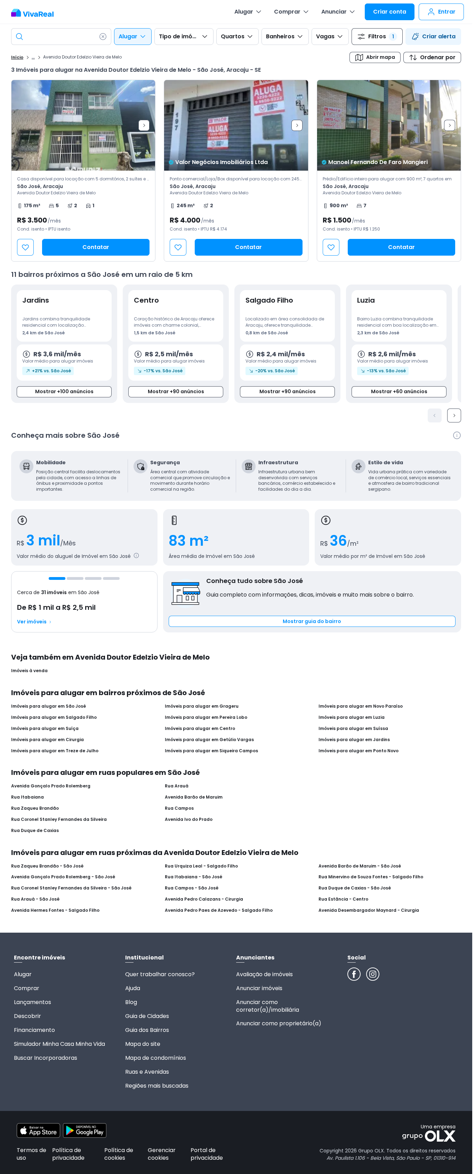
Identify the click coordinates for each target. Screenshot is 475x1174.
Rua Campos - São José (191, 888)
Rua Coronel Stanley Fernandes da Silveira (59, 819)
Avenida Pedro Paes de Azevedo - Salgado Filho (219, 910)
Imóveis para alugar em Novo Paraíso (361, 706)
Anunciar (334, 12)
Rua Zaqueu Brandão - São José (47, 866)
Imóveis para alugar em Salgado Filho (54, 717)
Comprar (287, 12)
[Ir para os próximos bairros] (454, 415)
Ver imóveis (32, 622)
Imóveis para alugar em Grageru (202, 706)
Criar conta (389, 12)
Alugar (243, 12)
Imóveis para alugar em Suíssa (353, 728)
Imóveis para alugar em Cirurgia (47, 740)
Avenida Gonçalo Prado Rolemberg (50, 786)
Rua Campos (179, 808)
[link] (83, 171)
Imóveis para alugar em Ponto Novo (358, 751)
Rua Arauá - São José (35, 899)
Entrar (447, 12)
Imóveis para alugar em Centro (200, 728)
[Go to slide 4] (111, 578)
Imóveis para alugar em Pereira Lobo (206, 717)
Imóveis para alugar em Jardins (354, 740)
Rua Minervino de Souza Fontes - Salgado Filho (371, 877)
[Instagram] (372, 974)
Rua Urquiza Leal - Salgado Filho (201, 866)
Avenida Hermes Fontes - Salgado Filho (55, 910)
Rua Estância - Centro (343, 899)
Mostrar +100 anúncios (64, 391)
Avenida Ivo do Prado (188, 819)
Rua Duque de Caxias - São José (355, 888)
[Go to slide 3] (93, 578)
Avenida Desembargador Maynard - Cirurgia (369, 910)
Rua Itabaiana (27, 797)
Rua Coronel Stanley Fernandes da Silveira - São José (71, 888)
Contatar (95, 247)
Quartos (232, 36)
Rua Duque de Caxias (35, 830)
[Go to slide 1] (57, 578)
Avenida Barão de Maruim (194, 797)
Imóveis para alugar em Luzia (352, 717)
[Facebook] (354, 974)
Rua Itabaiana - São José (193, 877)
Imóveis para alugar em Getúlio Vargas (209, 740)
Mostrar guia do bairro (312, 621)
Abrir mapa (380, 57)
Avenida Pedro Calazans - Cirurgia (204, 899)
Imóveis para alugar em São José (48, 706)
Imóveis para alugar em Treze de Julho (54, 751)
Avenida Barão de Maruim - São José (360, 866)
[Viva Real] (36, 13)
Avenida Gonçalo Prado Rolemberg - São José (63, 877)
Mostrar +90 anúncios (176, 391)
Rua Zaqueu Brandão (35, 808)
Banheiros (280, 36)
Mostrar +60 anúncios (399, 391)
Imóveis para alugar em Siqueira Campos (211, 751)
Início (17, 57)
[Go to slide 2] (75, 578)
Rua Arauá (176, 786)
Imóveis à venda (29, 671)
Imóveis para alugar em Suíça (45, 728)
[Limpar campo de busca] (103, 37)
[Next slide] (144, 125)
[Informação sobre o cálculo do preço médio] (136, 555)
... (33, 56)
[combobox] (61, 36)
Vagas (325, 36)
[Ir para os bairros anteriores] (435, 415)
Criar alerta (439, 36)
